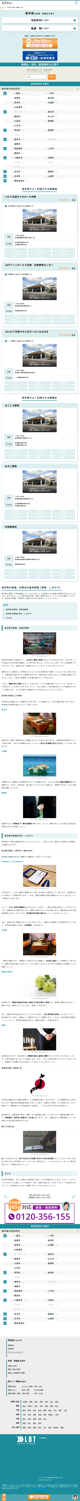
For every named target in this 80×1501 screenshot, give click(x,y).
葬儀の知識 (12, 1386)
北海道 (25, 1402)
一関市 (19, 93)
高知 (39, 1423)
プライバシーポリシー (15, 1352)
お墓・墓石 (25, 1393)
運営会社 (11, 1345)
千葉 (41, 1406)
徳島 (34, 1423)
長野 (44, 1410)
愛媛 (24, 1423)
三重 (56, 1415)
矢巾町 (19, 176)
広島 (29, 1419)
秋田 (46, 1402)
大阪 (24, 1415)
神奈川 (30, 1406)
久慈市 (19, 121)
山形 (51, 1402)
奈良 (44, 1415)
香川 (29, 1423)
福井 (60, 1410)
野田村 (19, 153)
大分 (44, 1427)
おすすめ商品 (38, 1390)
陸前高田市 (21, 181)
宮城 (41, 1402)
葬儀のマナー (12, 1390)
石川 (55, 1410)
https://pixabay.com (41, 656)
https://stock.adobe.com (41, 736)
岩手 (36, 1402)
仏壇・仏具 (38, 1386)
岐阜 (34, 1410)
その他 (40, 1393)
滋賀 (39, 1415)
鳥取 (39, 1419)
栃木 (56, 1406)
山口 (44, 1419)
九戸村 (19, 125)
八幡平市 (20, 158)
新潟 (39, 1410)
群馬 (51, 1406)
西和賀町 (20, 148)
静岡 (29, 1410)
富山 (49, 1410)
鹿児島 (56, 1427)
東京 (24, 1406)
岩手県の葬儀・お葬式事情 (17, 609)
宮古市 (19, 171)
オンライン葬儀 (27, 1386)
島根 (34, 1419)
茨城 (46, 1406)
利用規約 (11, 1349)
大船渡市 (20, 107)
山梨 (65, 1410)
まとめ (9, 618)
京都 (34, 1415)
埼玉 (36, 1406)
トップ (2, 7)
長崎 (34, 1427)
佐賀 (29, 1427)
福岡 (24, 1427)
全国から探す (12, 1366)
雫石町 (19, 130)
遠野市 (19, 144)
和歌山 (50, 1415)
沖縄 (61, 1427)
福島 (56, 1402)
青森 (30, 1402)
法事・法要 (25, 1390)
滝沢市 (19, 139)
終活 (35, 1393)
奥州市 (19, 102)
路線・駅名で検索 (14, 1369)
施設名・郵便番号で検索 (16, 1373)
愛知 (24, 1410)
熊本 (39, 1427)
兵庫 (29, 1415)
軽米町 (19, 116)
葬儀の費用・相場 (14, 1393)
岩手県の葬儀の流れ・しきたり (19, 614)
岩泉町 (19, 98)
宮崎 (49, 1427)
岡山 (24, 1419)
